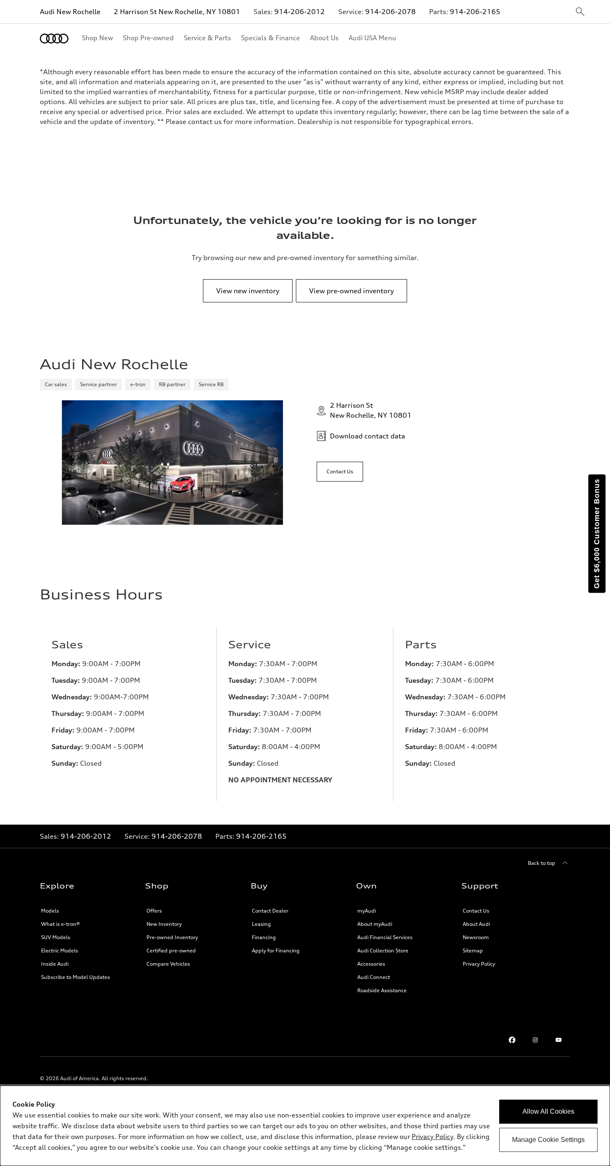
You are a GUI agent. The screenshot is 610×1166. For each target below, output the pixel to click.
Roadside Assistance (382, 990)
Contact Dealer (270, 911)
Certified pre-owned (171, 950)
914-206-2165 (475, 11)
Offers (154, 911)
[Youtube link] (558, 1040)
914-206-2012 (299, 11)
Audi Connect (373, 977)
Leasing (261, 924)
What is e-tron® (60, 924)
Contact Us (476, 911)
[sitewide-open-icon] (580, 12)
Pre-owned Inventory (172, 937)
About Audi (476, 924)
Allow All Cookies (548, 1111)
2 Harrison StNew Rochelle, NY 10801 (371, 410)
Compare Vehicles (168, 964)
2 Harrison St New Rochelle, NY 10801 (177, 11)
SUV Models (55, 937)
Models (50, 911)
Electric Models (59, 950)
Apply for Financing (276, 950)
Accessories (371, 964)
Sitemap (473, 950)
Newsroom (476, 937)
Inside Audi (54, 964)
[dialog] (305, 1126)
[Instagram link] (535, 1040)
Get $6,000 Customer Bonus (597, 534)
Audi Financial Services (384, 937)
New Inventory (164, 924)
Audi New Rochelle (70, 11)
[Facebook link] (512, 1040)
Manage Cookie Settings (548, 1139)
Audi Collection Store (382, 950)
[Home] (54, 39)
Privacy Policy (432, 1136)
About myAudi (374, 924)
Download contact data (367, 436)
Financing (264, 937)
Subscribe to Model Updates (75, 977)
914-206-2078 (390, 11)
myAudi (366, 911)
